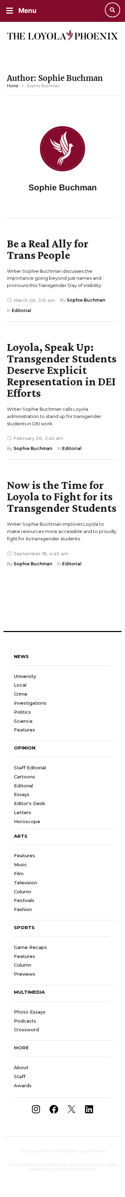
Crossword (26, 1029)
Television (25, 882)
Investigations (30, 703)
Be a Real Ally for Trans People (48, 249)
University (25, 676)
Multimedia (29, 992)
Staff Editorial (30, 767)
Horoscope (27, 821)
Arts (20, 836)
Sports (24, 927)
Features (24, 729)
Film (19, 873)
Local (20, 685)
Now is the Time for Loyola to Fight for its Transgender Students (61, 496)
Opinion (24, 748)
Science (23, 721)
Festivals (24, 900)
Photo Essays (29, 1012)
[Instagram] (36, 1109)
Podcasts (25, 1021)
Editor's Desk (29, 803)
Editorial (23, 785)
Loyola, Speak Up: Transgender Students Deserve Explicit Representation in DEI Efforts (61, 370)
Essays (22, 794)
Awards (23, 1085)
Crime (20, 694)
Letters (22, 812)
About (21, 1067)
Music (20, 864)
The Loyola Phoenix (37, 1151)
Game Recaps (30, 947)
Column (22, 891)
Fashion (23, 909)
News (21, 656)
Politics (22, 712)
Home (12, 85)
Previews (24, 974)
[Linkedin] (89, 1109)
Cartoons (24, 776)
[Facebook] (53, 1109)
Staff (19, 1076)
